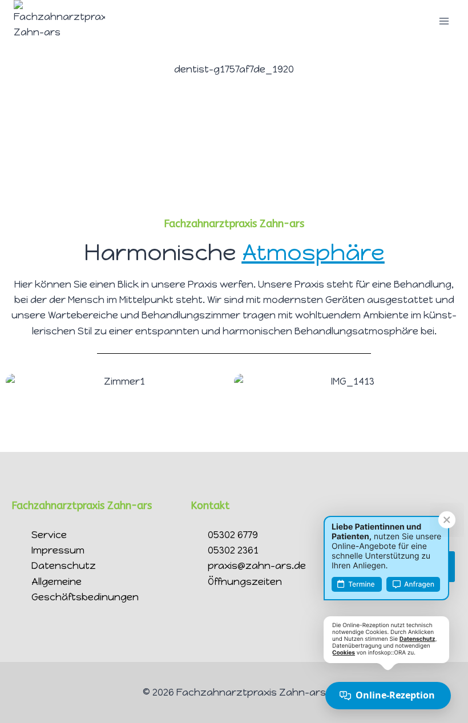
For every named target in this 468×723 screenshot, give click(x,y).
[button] (16, 381)
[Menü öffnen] (443, 21)
